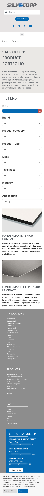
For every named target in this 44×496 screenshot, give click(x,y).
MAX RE (10, 386)
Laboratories (11, 349)
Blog (8, 418)
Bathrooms (11, 319)
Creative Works (12, 333)
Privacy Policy (12, 423)
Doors (9, 337)
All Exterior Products (14, 374)
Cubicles (10, 335)
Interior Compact (13, 384)
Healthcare (11, 344)
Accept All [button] (22, 491)
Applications (11, 414)
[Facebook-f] (13, 26)
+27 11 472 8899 (16, 442)
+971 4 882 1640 (16, 461)
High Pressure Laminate (16, 388)
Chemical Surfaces (14, 323)
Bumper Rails (12, 321)
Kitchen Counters (13, 347)
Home (5, 41)
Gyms (9, 342)
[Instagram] (25, 26)
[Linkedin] (19, 26)
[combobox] (22, 12)
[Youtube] (30, 26)
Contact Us (11, 421)
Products (10, 416)
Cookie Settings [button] (9, 491)
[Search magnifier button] (40, 111)
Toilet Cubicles (12, 356)
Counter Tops (12, 330)
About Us (10, 411)
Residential (11, 354)
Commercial (11, 328)
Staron (9, 393)
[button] (22, 34)
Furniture (10, 340)
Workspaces (11, 358)
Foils (8, 391)
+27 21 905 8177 (16, 451)
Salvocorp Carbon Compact (17, 379)
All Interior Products (14, 377)
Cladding (10, 326)
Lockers (9, 351)
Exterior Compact (13, 381)
